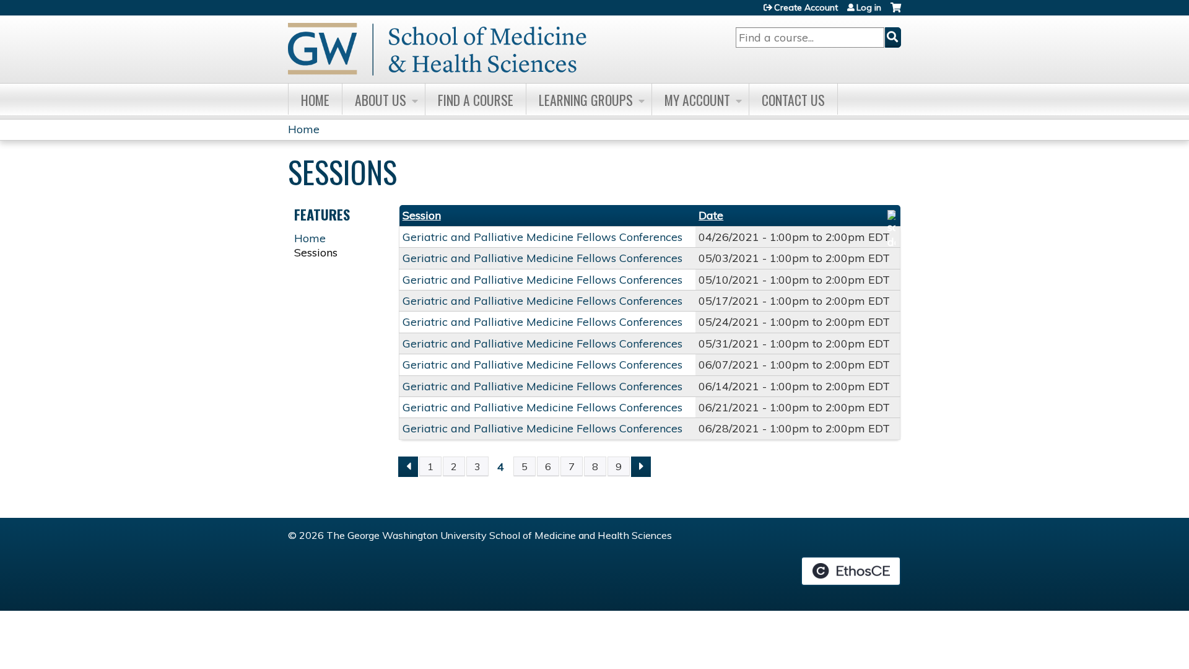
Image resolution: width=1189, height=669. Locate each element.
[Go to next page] (641, 467)
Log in (868, 7)
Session (422, 215)
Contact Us (793, 100)
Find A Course (475, 100)
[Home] (437, 49)
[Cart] (896, 12)
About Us (380, 100)
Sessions (316, 252)
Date (711, 215)
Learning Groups (586, 100)
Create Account (806, 7)
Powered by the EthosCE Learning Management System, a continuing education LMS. (851, 571)
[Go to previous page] (408, 467)
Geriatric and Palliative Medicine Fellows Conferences (542, 237)
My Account (697, 100)
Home (315, 100)
